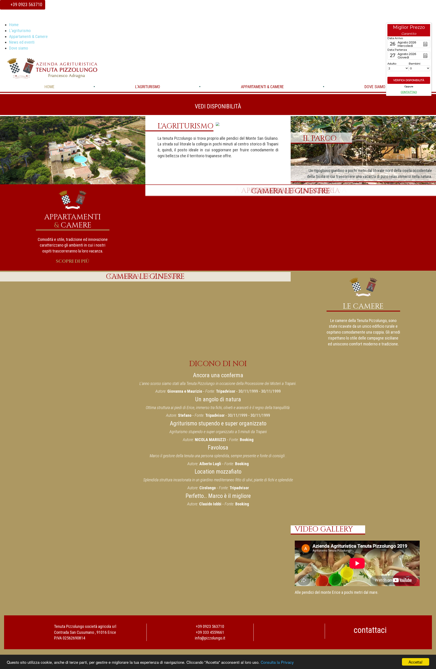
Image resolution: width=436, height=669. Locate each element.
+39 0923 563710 (25, 4)
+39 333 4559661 (210, 632)
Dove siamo (18, 48)
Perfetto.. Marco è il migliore (218, 496)
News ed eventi (22, 42)
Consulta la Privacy (277, 662)
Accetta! (416, 662)
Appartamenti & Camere (28, 36)
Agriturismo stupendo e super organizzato (218, 423)
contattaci (371, 630)
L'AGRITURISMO (185, 126)
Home (14, 24)
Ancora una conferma (218, 375)
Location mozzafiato (218, 471)
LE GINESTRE (290, 191)
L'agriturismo (20, 30)
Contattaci (409, 92)
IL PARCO (320, 138)
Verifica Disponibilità (408, 80)
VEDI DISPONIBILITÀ (218, 106)
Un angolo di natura (218, 399)
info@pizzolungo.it (210, 638)
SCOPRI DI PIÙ (72, 261)
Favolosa (218, 447)
